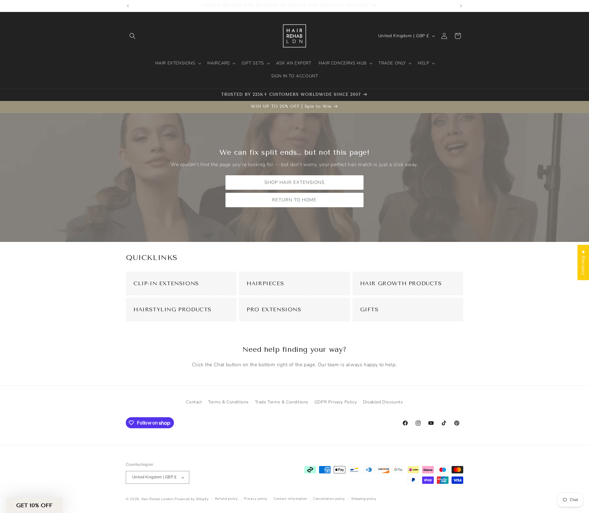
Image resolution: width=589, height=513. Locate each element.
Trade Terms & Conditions (281, 402)
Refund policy (226, 498)
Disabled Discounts (383, 402)
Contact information (290, 498)
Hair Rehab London (157, 499)
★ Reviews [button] (583, 262)
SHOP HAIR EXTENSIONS (294, 182)
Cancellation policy (329, 498)
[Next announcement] (461, 6)
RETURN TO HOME (294, 200)
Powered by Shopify (192, 499)
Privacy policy (256, 498)
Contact (194, 402)
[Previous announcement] (128, 6)
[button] (132, 36)
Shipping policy (364, 498)
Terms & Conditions (228, 402)
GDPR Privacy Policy (335, 402)
